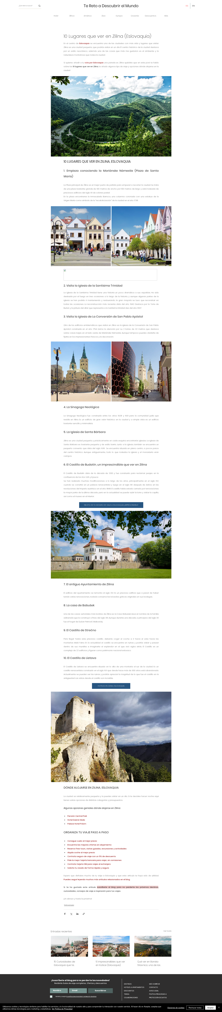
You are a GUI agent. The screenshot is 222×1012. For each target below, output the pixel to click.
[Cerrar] (218, 1007)
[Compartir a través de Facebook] (65, 914)
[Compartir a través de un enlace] (83, 914)
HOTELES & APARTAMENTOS (134, 987)
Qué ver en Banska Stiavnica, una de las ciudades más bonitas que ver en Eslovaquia (152, 963)
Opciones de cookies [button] (175, 1007)
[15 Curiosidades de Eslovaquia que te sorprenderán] (69, 946)
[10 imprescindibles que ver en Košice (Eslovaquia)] (111, 946)
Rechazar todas (195, 1007)
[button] (72, 16)
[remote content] (111, 275)
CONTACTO (153, 987)
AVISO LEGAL (154, 991)
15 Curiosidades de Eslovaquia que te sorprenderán (64, 963)
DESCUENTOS (129, 991)
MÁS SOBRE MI (154, 984)
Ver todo (167, 931)
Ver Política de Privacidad (62, 1009)
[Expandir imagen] (107, 209)
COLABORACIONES (131, 997)
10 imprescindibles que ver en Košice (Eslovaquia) (110, 963)
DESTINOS (128, 984)
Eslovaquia (69, 905)
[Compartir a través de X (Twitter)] (71, 914)
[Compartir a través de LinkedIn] (77, 914)
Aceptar (210, 1007)
